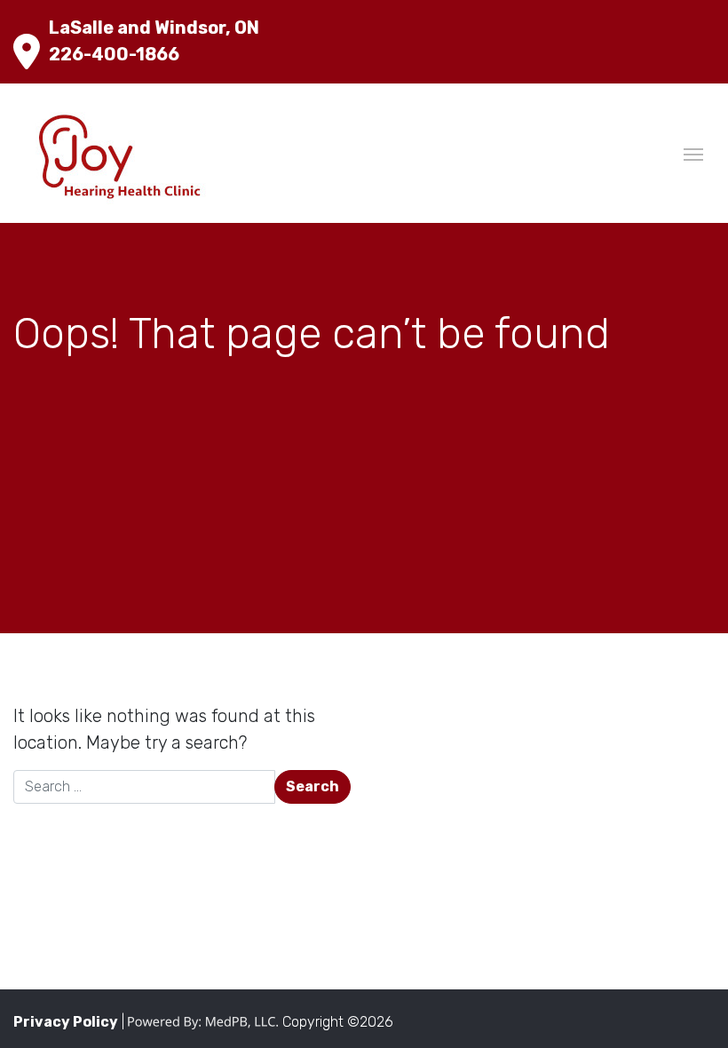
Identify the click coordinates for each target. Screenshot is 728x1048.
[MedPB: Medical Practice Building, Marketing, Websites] (203, 1021)
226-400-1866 (114, 54)
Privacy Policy (65, 1021)
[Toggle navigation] (693, 152)
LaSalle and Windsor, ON (154, 27)
